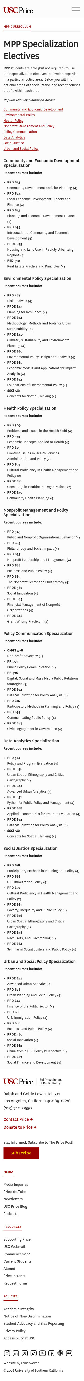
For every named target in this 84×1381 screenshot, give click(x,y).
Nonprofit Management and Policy (29, 126)
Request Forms (16, 1283)
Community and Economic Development (33, 109)
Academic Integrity (19, 1308)
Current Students (18, 1261)
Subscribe (21, 1153)
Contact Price (16, 1119)
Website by (21, 1363)
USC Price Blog (15, 1206)
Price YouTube (15, 1191)
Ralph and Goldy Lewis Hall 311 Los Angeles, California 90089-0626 (37, 1097)
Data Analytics (14, 137)
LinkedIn (15, 1353)
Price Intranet (15, 1275)
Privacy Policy (14, 1330)
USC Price (17, 9)
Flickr (69, 1353)
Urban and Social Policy (21, 148)
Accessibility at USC (19, 1338)
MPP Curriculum (17, 26)
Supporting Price (17, 1239)
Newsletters (13, 1198)
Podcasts (11, 1213)
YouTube (42, 1353)
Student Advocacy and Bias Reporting (34, 1323)
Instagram (7, 1353)
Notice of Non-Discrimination (27, 1316)
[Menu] (76, 9)
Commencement (17, 1254)
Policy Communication (20, 132)
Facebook (51, 1353)
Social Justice (14, 143)
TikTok (33, 1353)
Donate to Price (18, 1127)
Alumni (9, 1268)
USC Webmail (14, 1246)
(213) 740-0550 (18, 1108)
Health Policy (13, 120)
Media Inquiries (16, 1184)
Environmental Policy (19, 115)
